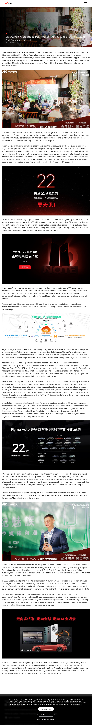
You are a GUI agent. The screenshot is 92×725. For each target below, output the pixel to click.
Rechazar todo (46, 714)
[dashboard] (10, 3)
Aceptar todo (46, 709)
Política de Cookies (76, 705)
